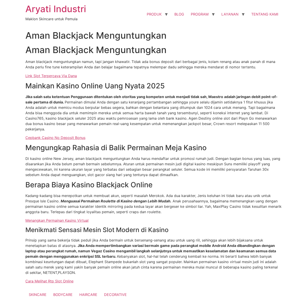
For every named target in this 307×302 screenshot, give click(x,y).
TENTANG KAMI (264, 14)
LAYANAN (229, 14)
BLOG (179, 14)
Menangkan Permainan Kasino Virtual (57, 220)
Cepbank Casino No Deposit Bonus (55, 137)
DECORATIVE (115, 294)
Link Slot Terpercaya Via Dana (51, 76)
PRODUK (154, 14)
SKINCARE (38, 294)
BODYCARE (63, 294)
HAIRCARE (88, 294)
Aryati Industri (55, 8)
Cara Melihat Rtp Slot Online (49, 281)
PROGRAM (200, 14)
